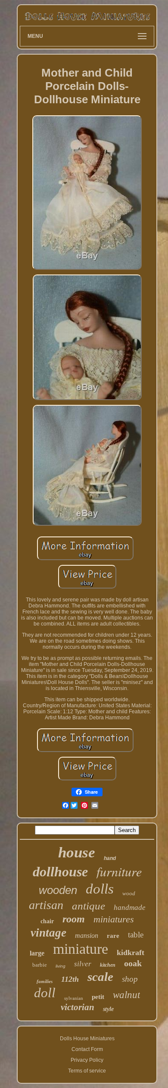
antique (88, 906)
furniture (119, 871)
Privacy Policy (87, 1060)
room (73, 919)
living (60, 966)
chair (47, 921)
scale (100, 976)
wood (128, 893)
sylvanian (73, 998)
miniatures (113, 919)
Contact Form (87, 1049)
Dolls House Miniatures (87, 1039)
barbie (39, 965)
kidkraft (130, 952)
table (135, 934)
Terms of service (87, 1071)
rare (113, 935)
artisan (46, 905)
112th (70, 979)
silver (82, 964)
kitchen (107, 965)
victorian (77, 1007)
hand (110, 858)
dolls (100, 889)
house (76, 852)
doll (45, 992)
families (45, 981)
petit (98, 996)
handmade (130, 907)
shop (130, 978)
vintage (48, 932)
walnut (126, 994)
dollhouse (60, 871)
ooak (133, 963)
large (37, 953)
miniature (80, 949)
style (108, 1009)
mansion (86, 935)
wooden (58, 890)
